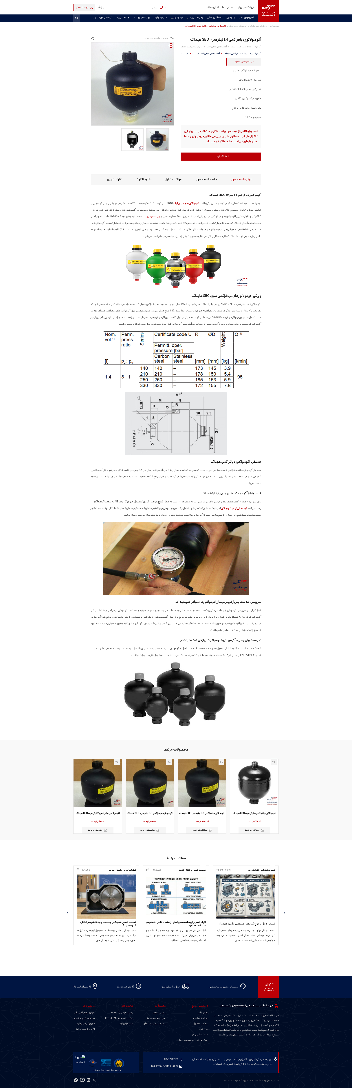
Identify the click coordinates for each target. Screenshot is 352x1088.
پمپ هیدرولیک (196, 17)
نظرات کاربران (114, 179)
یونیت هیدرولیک (142, 17)
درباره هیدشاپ (200, 1018)
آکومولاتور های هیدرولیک (186, 203)
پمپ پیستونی (159, 1013)
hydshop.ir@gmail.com (164, 1066)
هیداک (184, 54)
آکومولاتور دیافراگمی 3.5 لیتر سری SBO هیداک (250, 813)
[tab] (238, 179)
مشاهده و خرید (248, 830)
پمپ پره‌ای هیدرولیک (156, 1018)
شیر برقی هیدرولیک (85, 1024)
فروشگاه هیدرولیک (245, 7)
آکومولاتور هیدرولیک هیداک (206, 54)
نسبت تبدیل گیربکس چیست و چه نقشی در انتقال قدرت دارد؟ (171, 923)
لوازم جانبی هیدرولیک (191, 47)
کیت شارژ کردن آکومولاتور (234, 508)
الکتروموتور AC (247, 17)
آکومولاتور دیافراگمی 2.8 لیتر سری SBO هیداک (198, 813)
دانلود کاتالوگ (144, 179)
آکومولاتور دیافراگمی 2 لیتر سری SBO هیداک (146, 813)
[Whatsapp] (76, 1080)
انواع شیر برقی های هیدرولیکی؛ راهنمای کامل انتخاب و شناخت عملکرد (239, 923)
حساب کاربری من (199, 1035)
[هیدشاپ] (268, 11)
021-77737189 (171, 1059)
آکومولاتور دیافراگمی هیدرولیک (246, 47)
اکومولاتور (232, 17)
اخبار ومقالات (212, 7)
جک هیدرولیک (122, 17)
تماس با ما (227, 7)
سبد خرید (203, 1029)
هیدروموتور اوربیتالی (84, 1013)
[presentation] (284, 913)
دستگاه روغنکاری (214, 17)
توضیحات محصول (241, 179)
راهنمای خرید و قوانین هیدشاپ (192, 1040)
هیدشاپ (274, 26)
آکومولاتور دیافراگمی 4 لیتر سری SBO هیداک (93, 813)
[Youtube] (82, 1080)
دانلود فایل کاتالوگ (242, 62)
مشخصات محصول (206, 179)
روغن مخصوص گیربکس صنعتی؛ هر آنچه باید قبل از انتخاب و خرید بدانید (101, 923)
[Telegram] (94, 1080)
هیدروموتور (178, 17)
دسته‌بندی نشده (121, 870)
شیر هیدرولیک (160, 17)
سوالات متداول (173, 179)
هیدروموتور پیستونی (84, 1018)
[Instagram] (89, 1080)
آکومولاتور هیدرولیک (238, 26)
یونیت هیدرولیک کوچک (121, 1013)
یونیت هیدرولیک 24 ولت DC (119, 1018)
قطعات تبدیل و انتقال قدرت (255, 870)
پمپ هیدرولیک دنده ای (154, 1024)
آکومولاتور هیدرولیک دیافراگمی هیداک (242, 54)
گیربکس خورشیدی (103, 17)
